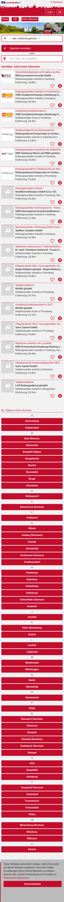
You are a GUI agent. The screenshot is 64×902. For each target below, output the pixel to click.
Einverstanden (32, 884)
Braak (32, 479)
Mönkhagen (32, 669)
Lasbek (32, 645)
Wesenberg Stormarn (32, 825)
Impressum (23, 878)
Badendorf (32, 445)
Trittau (32, 814)
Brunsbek (32, 485)
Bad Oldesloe (32, 438)
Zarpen (32, 849)
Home (5, 19)
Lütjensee (32, 652)
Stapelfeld (32, 770)
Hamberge (32, 572)
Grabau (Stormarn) (32, 535)
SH (15, 19)
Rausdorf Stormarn (32, 719)
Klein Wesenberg (32, 627)
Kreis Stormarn (30, 19)
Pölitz (32, 708)
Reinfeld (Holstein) (32, 739)
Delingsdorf (32, 496)
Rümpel (32, 752)
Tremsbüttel (32, 807)
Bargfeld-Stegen (32, 452)
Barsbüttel (32, 472)
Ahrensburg (32, 421)
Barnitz (32, 465)
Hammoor (32, 579)
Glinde (32, 528)
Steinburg (32, 776)
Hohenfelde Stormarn (32, 599)
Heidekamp (32, 586)
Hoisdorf (32, 606)
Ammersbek (32, 427)
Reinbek (32, 732)
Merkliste (58, 2)
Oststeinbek (32, 697)
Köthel (32, 634)
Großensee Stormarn (32, 555)
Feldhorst (32, 517)
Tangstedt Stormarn (32, 787)
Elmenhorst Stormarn (32, 507)
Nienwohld (32, 686)
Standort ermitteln (20, 48)
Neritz (32, 680)
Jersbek (32, 617)
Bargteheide (32, 458)
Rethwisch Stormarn (32, 746)
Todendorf (32, 794)
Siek (32, 763)
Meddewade (32, 662)
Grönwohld (32, 548)
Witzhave (32, 838)
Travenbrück (32, 801)
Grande (32, 542)
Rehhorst (32, 725)
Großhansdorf (32, 562)
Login (50, 12)
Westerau (32, 832)
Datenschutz (10, 878)
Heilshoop (32, 593)
